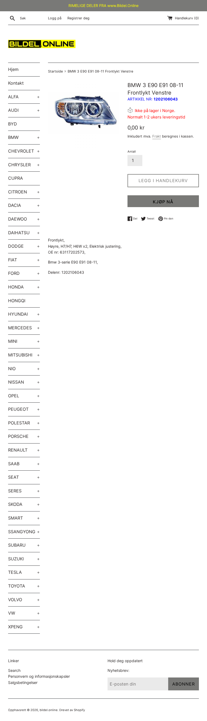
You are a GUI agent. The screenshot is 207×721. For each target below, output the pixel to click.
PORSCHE (24, 436)
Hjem (13, 69)
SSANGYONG (24, 531)
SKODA (24, 504)
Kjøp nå (163, 201)
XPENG (24, 626)
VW (24, 613)
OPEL (24, 395)
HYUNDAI (24, 314)
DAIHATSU (24, 232)
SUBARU (24, 545)
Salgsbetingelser (22, 682)
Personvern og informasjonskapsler (39, 676)
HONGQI (16, 300)
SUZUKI (24, 558)
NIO (24, 368)
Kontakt (16, 83)
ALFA (24, 96)
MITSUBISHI (24, 355)
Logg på (54, 18)
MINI (24, 341)
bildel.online (49, 710)
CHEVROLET (24, 151)
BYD (12, 124)
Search (14, 670)
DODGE (24, 246)
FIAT (24, 259)
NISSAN (24, 382)
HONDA (24, 287)
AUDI (24, 110)
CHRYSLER (24, 164)
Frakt (156, 136)
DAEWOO (24, 219)
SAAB (24, 463)
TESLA (24, 572)
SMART (24, 518)
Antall (131, 151)
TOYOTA (24, 586)
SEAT (24, 477)
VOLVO (24, 599)
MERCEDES (24, 327)
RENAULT (24, 450)
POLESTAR (24, 423)
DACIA (24, 205)
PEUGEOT (24, 409)
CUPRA (15, 178)
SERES (24, 490)
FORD (24, 273)
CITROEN (24, 191)
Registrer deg (78, 18)
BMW (24, 137)
